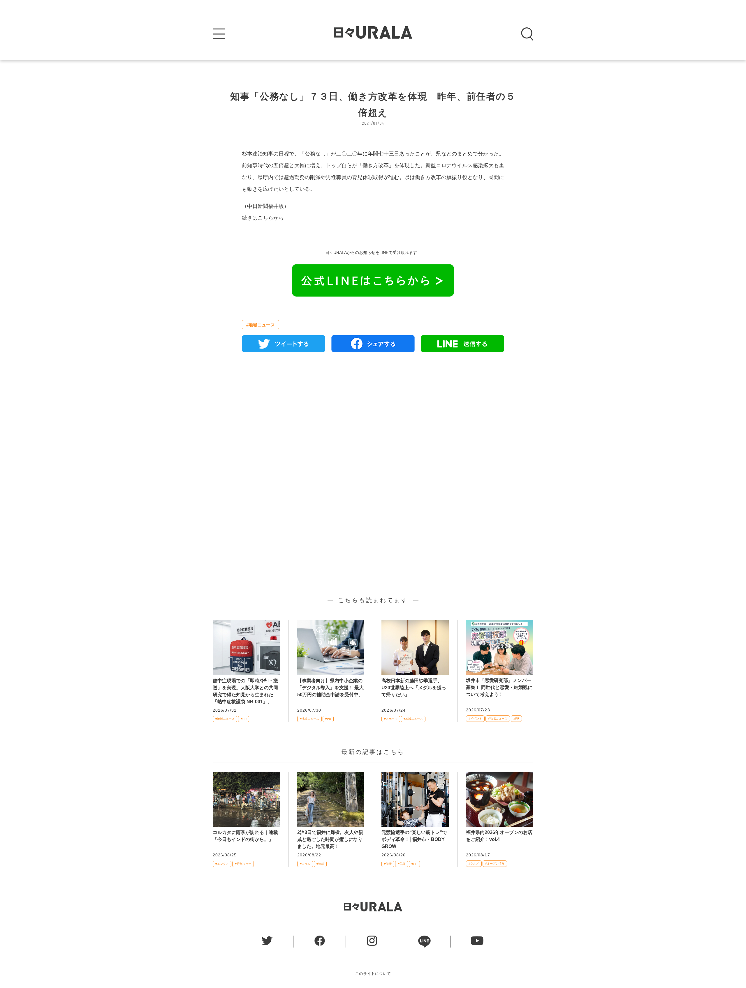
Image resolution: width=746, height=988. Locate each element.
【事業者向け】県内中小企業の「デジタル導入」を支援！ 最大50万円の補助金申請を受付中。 (330, 687)
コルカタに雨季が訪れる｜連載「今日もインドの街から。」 (245, 836)
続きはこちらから (263, 218)
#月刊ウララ (243, 863)
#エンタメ (222, 863)
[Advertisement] (373, 423)
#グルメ (474, 863)
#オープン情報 (494, 863)
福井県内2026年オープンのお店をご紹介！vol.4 (499, 836)
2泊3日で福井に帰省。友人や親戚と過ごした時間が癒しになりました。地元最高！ (330, 839)
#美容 (401, 863)
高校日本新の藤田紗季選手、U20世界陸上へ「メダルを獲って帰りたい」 (413, 687)
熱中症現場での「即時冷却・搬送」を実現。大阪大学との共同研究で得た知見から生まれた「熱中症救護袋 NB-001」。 (245, 691)
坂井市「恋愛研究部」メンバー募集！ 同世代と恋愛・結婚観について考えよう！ (499, 687)
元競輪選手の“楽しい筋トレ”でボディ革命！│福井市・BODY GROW (414, 839)
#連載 (320, 863)
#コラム (305, 863)
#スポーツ (390, 718)
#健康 (388, 863)
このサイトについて (373, 973)
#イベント (475, 718)
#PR (244, 718)
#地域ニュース (260, 324)
